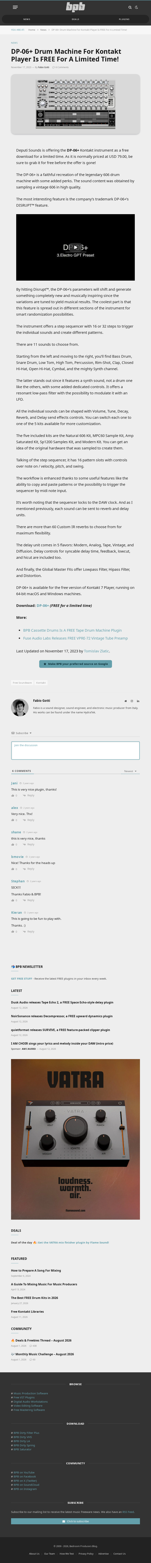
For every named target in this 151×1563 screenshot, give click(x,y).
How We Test (67, 1553)
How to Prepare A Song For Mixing (36, 1270)
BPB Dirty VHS (23, 1437)
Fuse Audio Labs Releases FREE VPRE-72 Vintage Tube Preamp (75, 638)
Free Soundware (22, 682)
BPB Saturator (22, 1449)
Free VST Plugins (24, 1397)
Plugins (124, 19)
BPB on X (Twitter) (25, 1480)
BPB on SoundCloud (26, 1484)
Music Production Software (31, 1393)
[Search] (130, 7)
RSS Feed (128, 1512)
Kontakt (41, 682)
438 (35, 1345)
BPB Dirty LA (22, 1441)
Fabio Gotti (43, 67)
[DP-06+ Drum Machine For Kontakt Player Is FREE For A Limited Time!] (75, 104)
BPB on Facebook (25, 1476)
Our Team (49, 1553)
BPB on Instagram (25, 1489)
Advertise (103, 1553)
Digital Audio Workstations (31, 1401)
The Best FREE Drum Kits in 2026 (34, 1298)
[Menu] (15, 7)
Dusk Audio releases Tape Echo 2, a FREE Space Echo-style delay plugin (62, 1002)
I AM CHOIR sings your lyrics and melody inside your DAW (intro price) (62, 1043)
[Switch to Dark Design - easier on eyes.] (136, 7)
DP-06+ (43, 605)
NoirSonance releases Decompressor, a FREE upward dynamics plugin (62, 1016)
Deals (75, 19)
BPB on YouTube (24, 1472)
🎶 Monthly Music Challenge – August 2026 (42, 1354)
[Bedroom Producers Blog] (75, 7)
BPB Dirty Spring (24, 1445)
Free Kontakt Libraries (27, 1312)
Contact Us (119, 1553)
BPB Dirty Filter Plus (26, 1433)
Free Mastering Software (29, 1410)
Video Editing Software (28, 1405)
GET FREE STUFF (21, 978)
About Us (34, 1553)
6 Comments (62, 67)
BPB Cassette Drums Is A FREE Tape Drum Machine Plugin (72, 630)
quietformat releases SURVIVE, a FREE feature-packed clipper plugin (60, 1030)
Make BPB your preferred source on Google (78, 664)
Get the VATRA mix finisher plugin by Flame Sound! (73, 1242)
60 (34, 1359)
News (26, 19)
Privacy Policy (86, 1553)
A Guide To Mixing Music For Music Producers (44, 1284)
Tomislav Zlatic (96, 651)
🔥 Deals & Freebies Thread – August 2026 (41, 1340)
